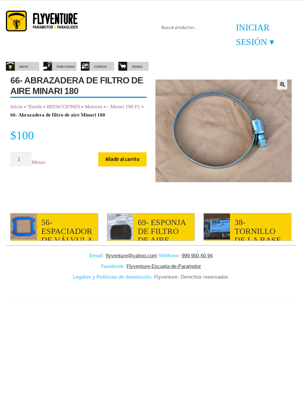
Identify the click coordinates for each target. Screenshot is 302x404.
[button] (282, 85)
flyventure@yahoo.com (131, 255)
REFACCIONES (63, 106)
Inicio (16, 106)
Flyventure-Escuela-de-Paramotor (164, 266)
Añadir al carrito (122, 159)
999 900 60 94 (197, 255)
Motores (93, 106)
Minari (39, 162)
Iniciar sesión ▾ (255, 34)
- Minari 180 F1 (123, 106)
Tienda (35, 106)
